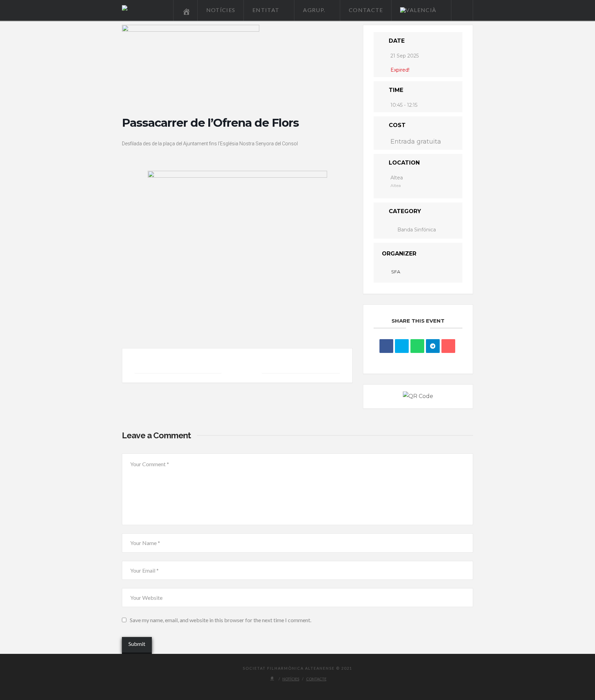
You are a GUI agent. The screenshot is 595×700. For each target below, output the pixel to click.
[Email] (448, 346)
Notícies (290, 679)
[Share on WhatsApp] (417, 346)
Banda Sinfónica (416, 230)
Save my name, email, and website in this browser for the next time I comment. (220, 620)
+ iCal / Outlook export (301, 365)
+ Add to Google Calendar (178, 365)
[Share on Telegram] (433, 346)
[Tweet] (402, 346)
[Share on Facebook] (386, 346)
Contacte (316, 679)
